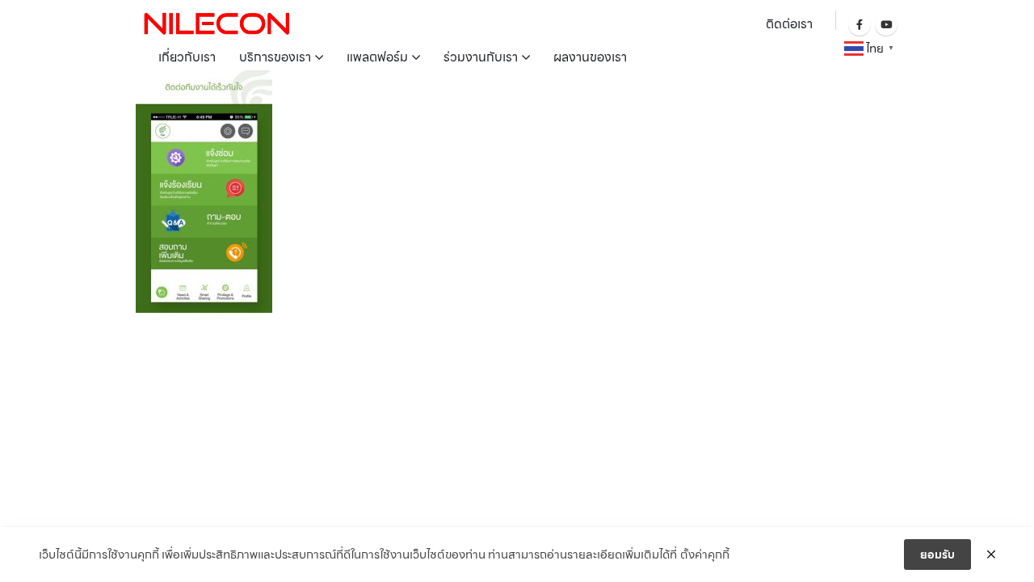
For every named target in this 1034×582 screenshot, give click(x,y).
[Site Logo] (216, 22)
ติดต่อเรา (789, 24)
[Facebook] (859, 24)
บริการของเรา (275, 57)
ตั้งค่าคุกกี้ (704, 554)
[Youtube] (886, 24)
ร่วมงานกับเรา (480, 57)
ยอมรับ (937, 554)
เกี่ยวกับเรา (187, 57)
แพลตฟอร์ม (377, 57)
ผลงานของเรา (590, 57)
